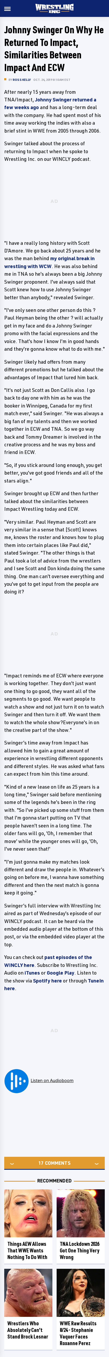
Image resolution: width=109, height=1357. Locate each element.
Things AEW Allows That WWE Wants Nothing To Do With (27, 1250)
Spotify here (47, 980)
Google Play (60, 973)
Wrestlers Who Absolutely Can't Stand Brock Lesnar (27, 1330)
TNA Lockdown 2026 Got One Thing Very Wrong (79, 1250)
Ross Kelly (22, 80)
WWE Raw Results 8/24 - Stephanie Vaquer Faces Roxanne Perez (78, 1333)
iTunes (32, 973)
